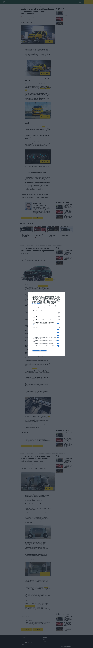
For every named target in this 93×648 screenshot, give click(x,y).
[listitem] (46, 310)
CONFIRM (39, 350)
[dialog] (46, 324)
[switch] (58, 312)
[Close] (63, 294)
